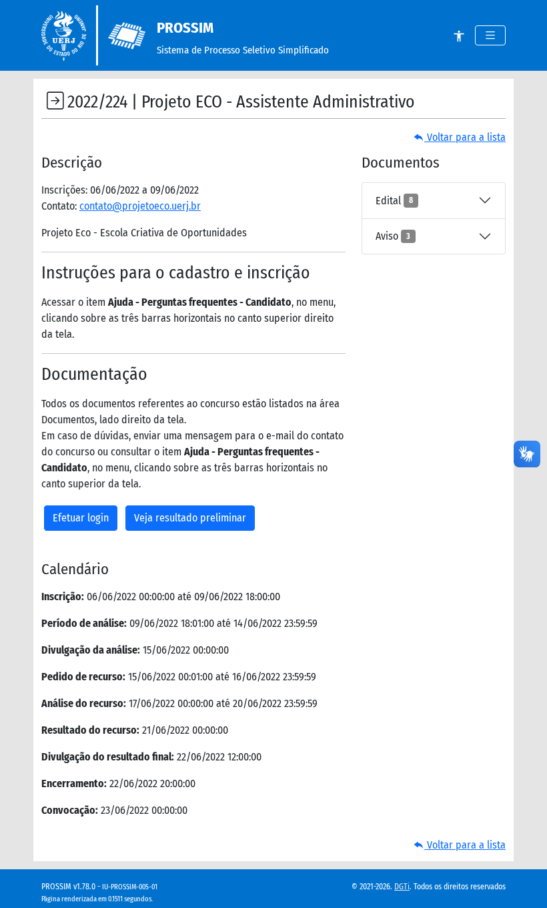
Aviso (393, 236)
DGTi (402, 886)
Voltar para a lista (465, 137)
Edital (394, 200)
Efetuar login (81, 517)
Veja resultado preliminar (190, 517)
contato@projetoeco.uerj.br (140, 206)
